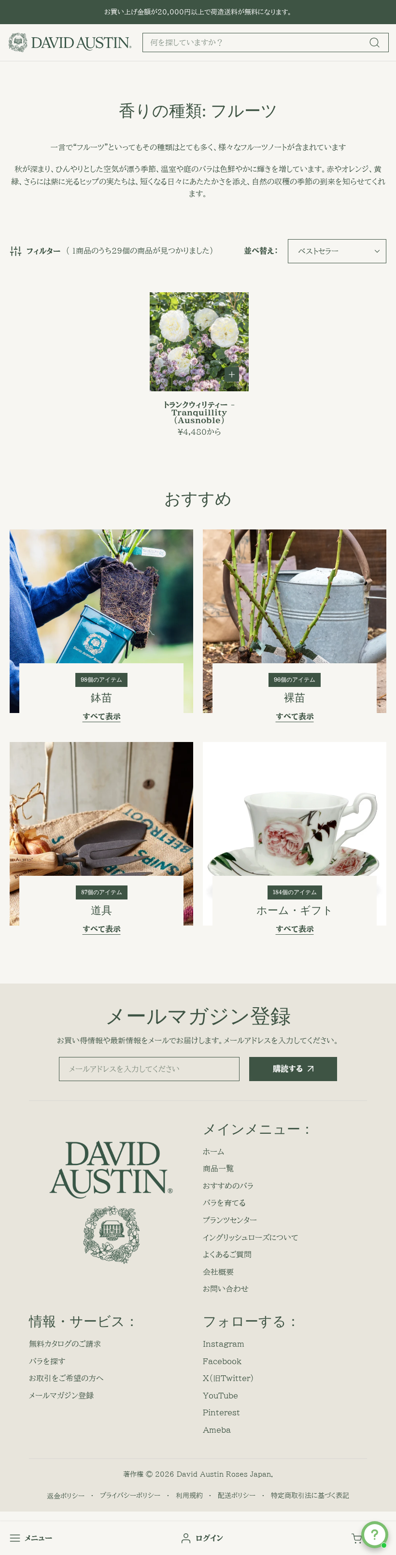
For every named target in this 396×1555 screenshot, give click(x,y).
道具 (101, 910)
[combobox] (265, 42)
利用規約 (189, 1495)
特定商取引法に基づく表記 (310, 1495)
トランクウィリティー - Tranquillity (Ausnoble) (199, 412)
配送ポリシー (236, 1495)
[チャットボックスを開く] (374, 1534)
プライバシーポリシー (130, 1495)
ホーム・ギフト (294, 910)
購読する (288, 1068)
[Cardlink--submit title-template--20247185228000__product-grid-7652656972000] (199, 341)
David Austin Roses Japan (224, 1474)
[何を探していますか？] (374, 42)
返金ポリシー (66, 1496)
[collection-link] (101, 621)
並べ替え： (261, 251)
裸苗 (294, 698)
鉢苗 (101, 698)
